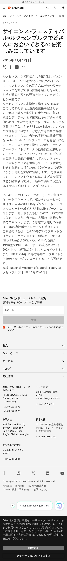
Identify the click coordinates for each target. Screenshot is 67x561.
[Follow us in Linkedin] (47, 473)
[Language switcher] (63, 8)
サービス (8, 361)
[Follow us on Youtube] (62, 473)
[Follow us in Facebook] (4, 473)
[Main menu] (4, 8)
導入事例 (28, 15)
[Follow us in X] (33, 473)
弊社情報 (8, 376)
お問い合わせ (41, 489)
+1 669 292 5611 (45, 404)
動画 (61, 15)
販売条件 (19, 485)
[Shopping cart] (55, 8)
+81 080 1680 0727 (46, 436)
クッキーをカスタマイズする (33, 555)
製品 (5, 345)
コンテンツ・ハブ (12, 15)
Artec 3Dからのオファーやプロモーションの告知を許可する (35, 328)
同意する (33, 547)
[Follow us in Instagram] (18, 473)
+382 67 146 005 (11, 459)
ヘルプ (6, 368)
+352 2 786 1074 (11, 411)
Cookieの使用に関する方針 (17, 489)
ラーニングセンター (46, 15)
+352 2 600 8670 (11, 407)
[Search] (47, 8)
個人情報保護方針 (37, 485)
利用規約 (7, 485)
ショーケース (10, 353)
